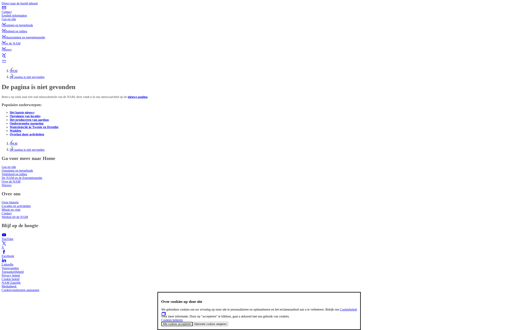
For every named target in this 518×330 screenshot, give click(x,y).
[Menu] (259, 61)
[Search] (259, 56)
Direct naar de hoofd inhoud (20, 3)
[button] (259, 20)
